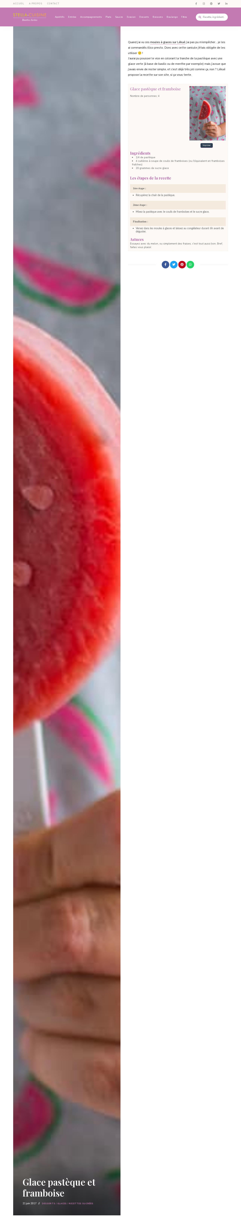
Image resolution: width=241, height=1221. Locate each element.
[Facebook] (165, 264)
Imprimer (207, 145)
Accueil (18, 3)
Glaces (62, 1203)
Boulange (172, 16)
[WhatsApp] (190, 264)
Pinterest (211, 4)
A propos (35, 3)
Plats (108, 16)
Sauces (119, 16)
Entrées (72, 16)
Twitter (219, 4)
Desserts (144, 16)
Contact (53, 3)
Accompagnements (91, 16)
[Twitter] (174, 264)
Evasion (131, 16)
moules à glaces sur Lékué (167, 42)
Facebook (196, 4)
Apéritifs (60, 16)
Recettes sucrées (81, 1203)
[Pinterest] (182, 264)
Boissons (158, 16)
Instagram (203, 4)
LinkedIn (226, 4)
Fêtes (184, 16)
